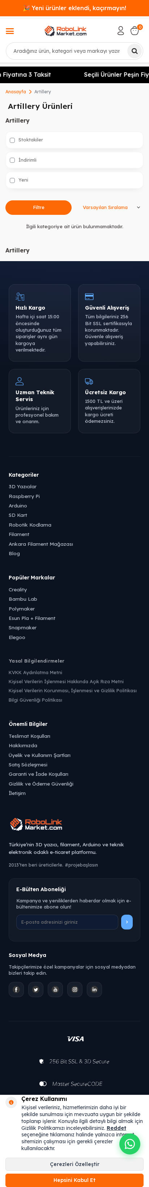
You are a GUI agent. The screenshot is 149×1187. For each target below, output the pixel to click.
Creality (18, 589)
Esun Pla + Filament (32, 618)
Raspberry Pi (24, 496)
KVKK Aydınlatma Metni (35, 672)
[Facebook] (16, 989)
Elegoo (17, 637)
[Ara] (134, 51)
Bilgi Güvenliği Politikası (35, 700)
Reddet (116, 1128)
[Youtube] (55, 989)
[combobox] (74, 51)
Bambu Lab (23, 599)
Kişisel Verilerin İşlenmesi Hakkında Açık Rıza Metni (66, 681)
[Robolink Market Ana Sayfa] (74, 825)
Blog (14, 553)
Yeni (22, 180)
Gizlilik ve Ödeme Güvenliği (41, 783)
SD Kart (18, 515)
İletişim (17, 793)
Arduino (18, 505)
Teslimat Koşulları (29, 736)
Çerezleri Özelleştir (74, 1164)
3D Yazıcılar (23, 486)
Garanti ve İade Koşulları (38, 774)
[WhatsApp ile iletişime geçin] (129, 1143)
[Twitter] (35, 989)
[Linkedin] (94, 989)
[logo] (65, 31)
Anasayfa (15, 91)
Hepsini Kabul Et (74, 1180)
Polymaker (22, 608)
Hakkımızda (23, 745)
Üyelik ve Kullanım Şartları (40, 755)
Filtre (38, 207)
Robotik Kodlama (30, 525)
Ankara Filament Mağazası (41, 544)
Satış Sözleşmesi (28, 764)
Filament (19, 534)
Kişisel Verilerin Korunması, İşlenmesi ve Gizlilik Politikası (73, 690)
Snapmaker (23, 627)
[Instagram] (74, 989)
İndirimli (27, 160)
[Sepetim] (134, 30)
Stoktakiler (30, 139)
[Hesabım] (120, 30)
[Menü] (10, 31)
